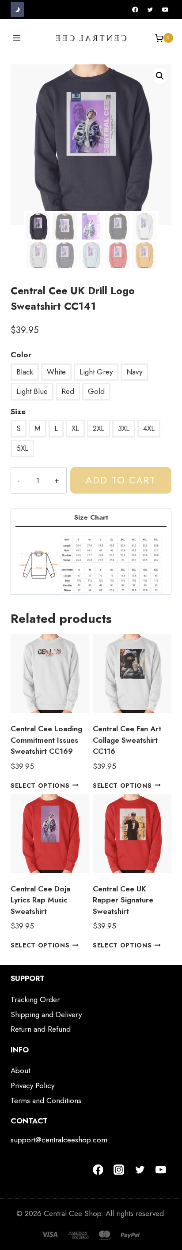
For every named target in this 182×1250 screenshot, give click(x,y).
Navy (134, 372)
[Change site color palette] (17, 9)
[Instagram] (118, 1169)
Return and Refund (41, 1029)
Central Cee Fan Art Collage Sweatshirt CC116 (127, 739)
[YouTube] (165, 10)
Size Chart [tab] (91, 517)
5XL (22, 448)
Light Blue (32, 391)
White (56, 372)
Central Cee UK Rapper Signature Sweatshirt (123, 900)
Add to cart (120, 480)
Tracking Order (35, 999)
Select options (40, 785)
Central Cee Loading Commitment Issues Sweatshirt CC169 (46, 739)
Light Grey (96, 372)
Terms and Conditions (46, 1100)
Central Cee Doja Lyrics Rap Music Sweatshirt (40, 900)
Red (67, 391)
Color (21, 354)
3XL (123, 428)
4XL (149, 428)
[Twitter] (150, 10)
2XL (98, 428)
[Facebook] (135, 10)
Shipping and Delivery (46, 1014)
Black (24, 372)
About (20, 1070)
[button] (160, 76)
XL (75, 428)
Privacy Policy (32, 1085)
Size (18, 411)
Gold (96, 391)
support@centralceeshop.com (59, 1139)
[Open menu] (17, 38)
